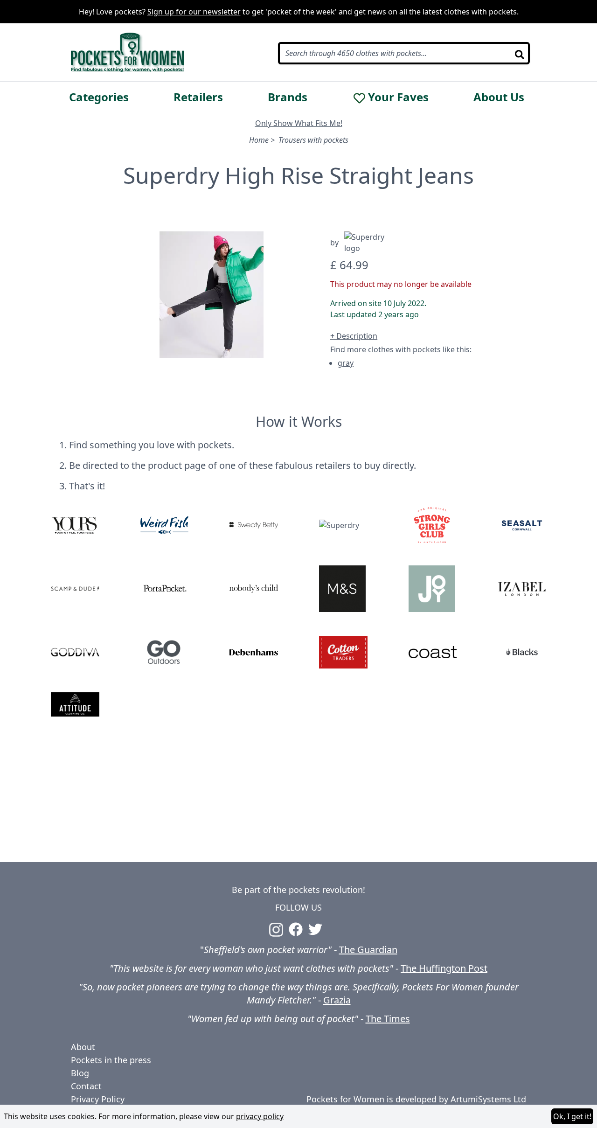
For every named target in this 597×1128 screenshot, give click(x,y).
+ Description (353, 336)
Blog (80, 1073)
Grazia (337, 1000)
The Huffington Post (444, 968)
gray (346, 363)
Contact (86, 1086)
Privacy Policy (98, 1099)
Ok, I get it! (572, 1116)
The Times (388, 1018)
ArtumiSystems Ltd (488, 1099)
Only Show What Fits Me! (298, 123)
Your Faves (398, 97)
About (83, 1046)
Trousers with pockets (313, 140)
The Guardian (368, 949)
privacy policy (260, 1116)
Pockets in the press (111, 1059)
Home (259, 140)
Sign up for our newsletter (194, 12)
